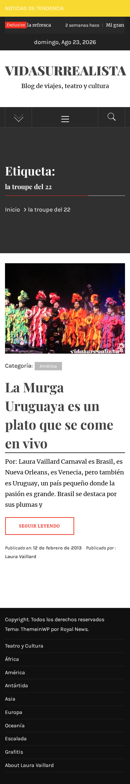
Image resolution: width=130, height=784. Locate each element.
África (12, 659)
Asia (10, 699)
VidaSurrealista (65, 70)
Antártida (16, 685)
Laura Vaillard (20, 556)
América (48, 366)
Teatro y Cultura (24, 646)
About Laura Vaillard (29, 765)
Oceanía (15, 725)
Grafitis (14, 752)
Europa (13, 712)
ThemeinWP (36, 629)
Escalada (16, 738)
